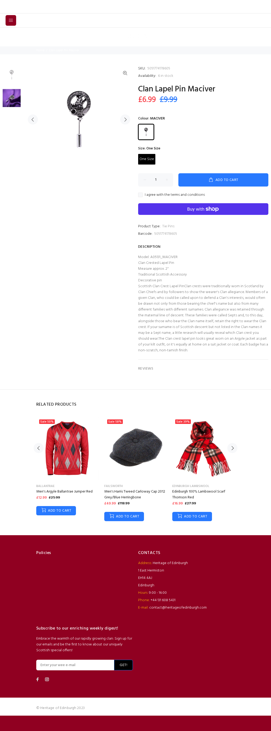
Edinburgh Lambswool (190, 486)
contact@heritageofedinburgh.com (178, 608)
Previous (33, 119)
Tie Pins (168, 226)
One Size (146, 159)
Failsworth (113, 486)
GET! (123, 665)
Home (40, 50)
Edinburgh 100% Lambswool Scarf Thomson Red (198, 494)
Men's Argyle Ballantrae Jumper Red (64, 492)
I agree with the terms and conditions (175, 195)
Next (125, 119)
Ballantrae (45, 486)
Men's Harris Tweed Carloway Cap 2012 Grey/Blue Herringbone (134, 494)
